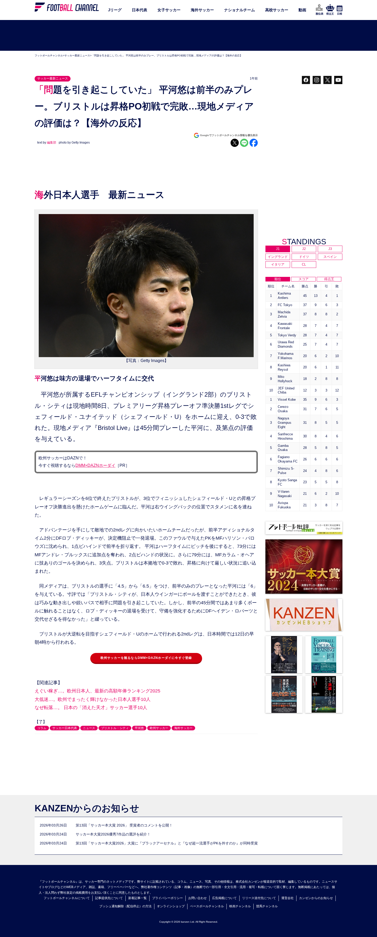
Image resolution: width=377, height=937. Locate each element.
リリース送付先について (259, 898)
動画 (302, 10)
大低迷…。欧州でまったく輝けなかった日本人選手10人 (93, 699)
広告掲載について (224, 898)
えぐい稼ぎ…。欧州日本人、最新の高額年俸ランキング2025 (97, 690)
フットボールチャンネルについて (67, 898)
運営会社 (287, 898)
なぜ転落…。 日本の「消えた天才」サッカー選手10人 (91, 707)
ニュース (89, 728)
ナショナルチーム (239, 10)
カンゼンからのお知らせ (316, 898)
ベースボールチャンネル (207, 906)
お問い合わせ (197, 898)
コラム (41, 728)
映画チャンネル (240, 906)
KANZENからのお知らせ (87, 808)
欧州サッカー (159, 728)
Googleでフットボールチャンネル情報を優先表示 (229, 135)
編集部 (51, 142)
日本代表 (139, 10)
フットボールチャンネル (49, 55)
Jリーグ (115, 10)
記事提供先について (109, 898)
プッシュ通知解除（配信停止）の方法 (125, 906)
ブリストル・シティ (115, 728)
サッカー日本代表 (64, 728)
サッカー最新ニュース (77, 55)
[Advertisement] (188, 35)
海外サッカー (202, 10)
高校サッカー (276, 10)
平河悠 (139, 728)
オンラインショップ (171, 906)
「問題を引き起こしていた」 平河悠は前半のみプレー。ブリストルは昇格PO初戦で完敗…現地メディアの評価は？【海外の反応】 (167, 55)
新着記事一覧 (137, 898)
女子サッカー (169, 10)
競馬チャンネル (267, 906)
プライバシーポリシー (167, 898)
